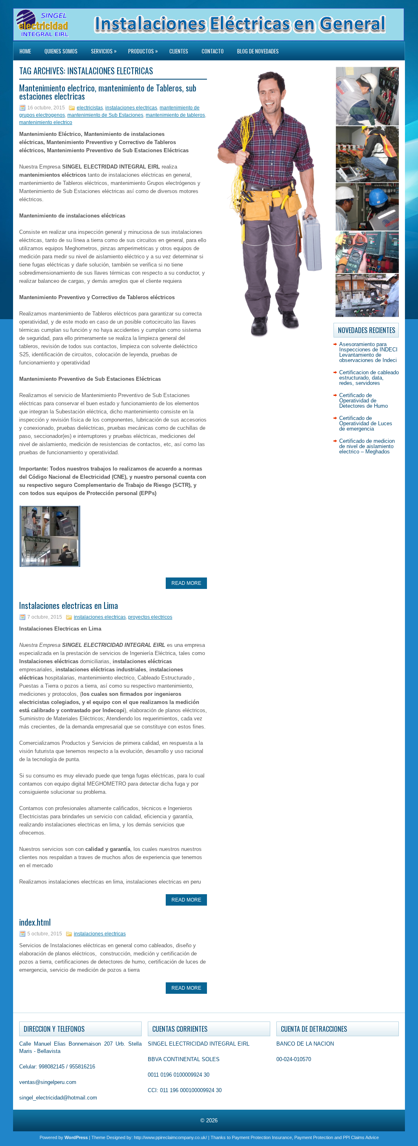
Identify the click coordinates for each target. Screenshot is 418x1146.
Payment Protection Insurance (262, 1137)
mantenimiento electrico (45, 122)
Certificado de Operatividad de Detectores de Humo (363, 400)
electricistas (90, 108)
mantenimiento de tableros (175, 115)
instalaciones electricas (131, 108)
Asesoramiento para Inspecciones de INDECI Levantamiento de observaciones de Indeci (368, 352)
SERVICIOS (104, 51)
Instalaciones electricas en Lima (68, 605)
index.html (35, 922)
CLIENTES (178, 51)
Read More (186, 583)
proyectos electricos (150, 617)
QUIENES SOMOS (61, 51)
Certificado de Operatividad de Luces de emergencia (365, 423)
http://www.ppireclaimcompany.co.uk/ (170, 1137)
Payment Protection (313, 1137)
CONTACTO (213, 51)
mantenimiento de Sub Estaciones (105, 115)
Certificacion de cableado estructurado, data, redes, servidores (369, 377)
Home (25, 51)
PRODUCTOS (143, 51)
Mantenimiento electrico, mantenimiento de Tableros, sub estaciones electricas (107, 92)
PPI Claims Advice (361, 1137)
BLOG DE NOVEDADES (258, 51)
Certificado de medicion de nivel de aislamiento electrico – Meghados (367, 446)
